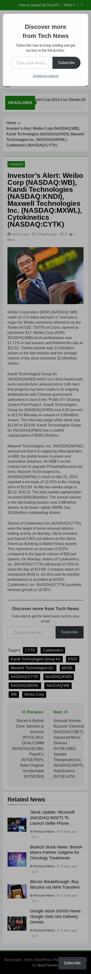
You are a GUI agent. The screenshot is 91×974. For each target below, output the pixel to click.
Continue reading (45, 76)
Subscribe (66, 63)
